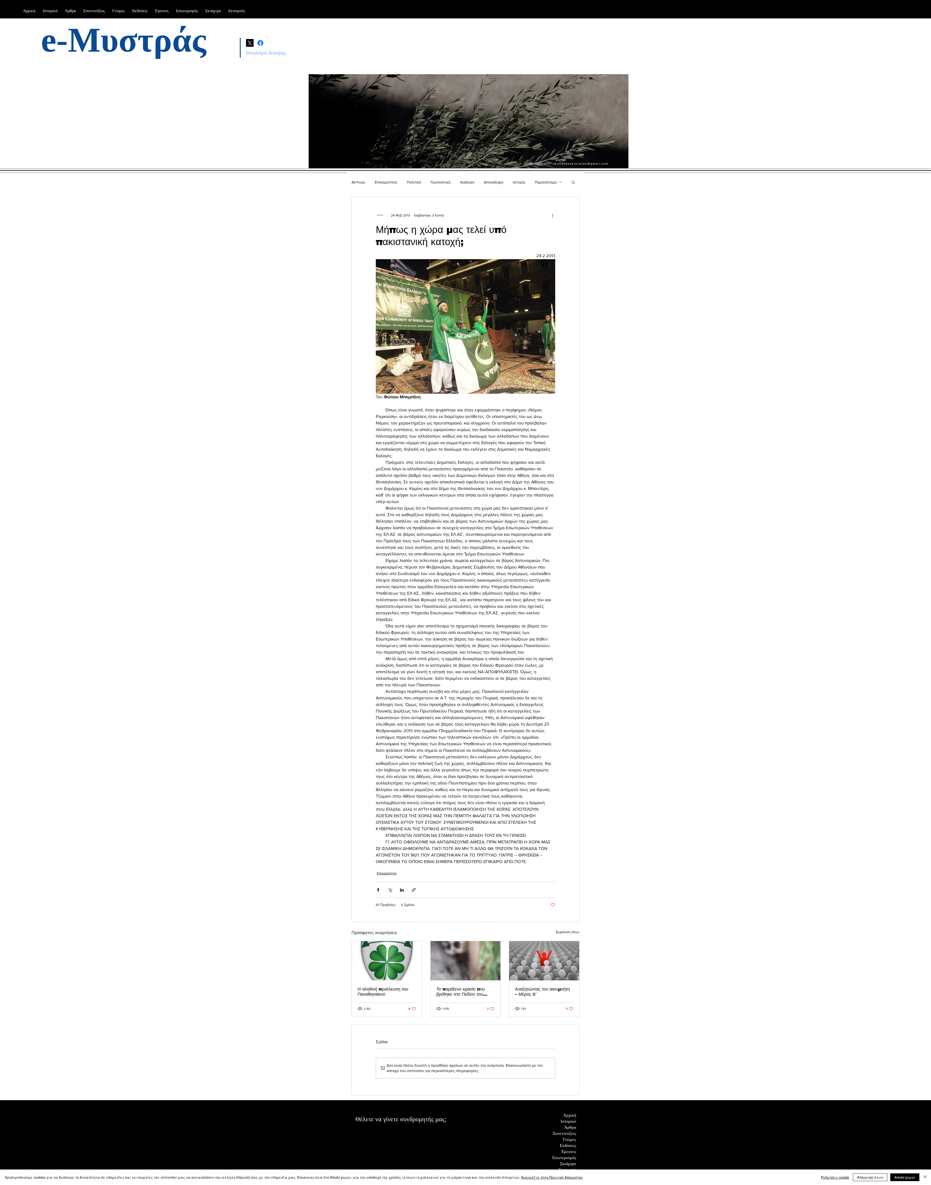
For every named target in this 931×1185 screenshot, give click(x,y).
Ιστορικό (568, 1121)
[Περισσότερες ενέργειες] (552, 215)
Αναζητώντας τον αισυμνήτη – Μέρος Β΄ (542, 992)
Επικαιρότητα (386, 182)
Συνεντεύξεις (564, 1133)
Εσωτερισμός (564, 1157)
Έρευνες (568, 1151)
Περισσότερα (546, 182)
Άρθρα (570, 1127)
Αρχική (569, 1115)
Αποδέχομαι (904, 1177)
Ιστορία (519, 182)
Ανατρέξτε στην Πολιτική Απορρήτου (552, 1177)
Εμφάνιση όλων (567, 932)
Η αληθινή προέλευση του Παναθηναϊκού (383, 992)
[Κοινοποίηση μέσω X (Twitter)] (390, 890)
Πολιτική (414, 182)
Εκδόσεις (568, 1145)
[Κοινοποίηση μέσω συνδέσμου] (413, 890)
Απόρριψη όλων (870, 1177)
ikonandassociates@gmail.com (581, 163)
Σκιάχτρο (568, 1163)
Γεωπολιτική (440, 182)
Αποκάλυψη (493, 182)
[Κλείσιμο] (925, 1177)
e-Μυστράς (123, 40)
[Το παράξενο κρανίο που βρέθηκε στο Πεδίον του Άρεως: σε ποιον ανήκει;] (466, 960)
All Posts (358, 182)
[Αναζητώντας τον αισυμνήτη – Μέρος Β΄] (544, 960)
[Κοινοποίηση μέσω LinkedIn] (402, 890)
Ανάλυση (467, 182)
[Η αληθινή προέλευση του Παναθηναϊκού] (387, 960)
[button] (573, 182)
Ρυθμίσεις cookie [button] (835, 1177)
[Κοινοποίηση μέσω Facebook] (378, 890)
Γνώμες (569, 1139)
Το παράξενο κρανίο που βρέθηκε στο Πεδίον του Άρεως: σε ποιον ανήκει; (461, 992)
